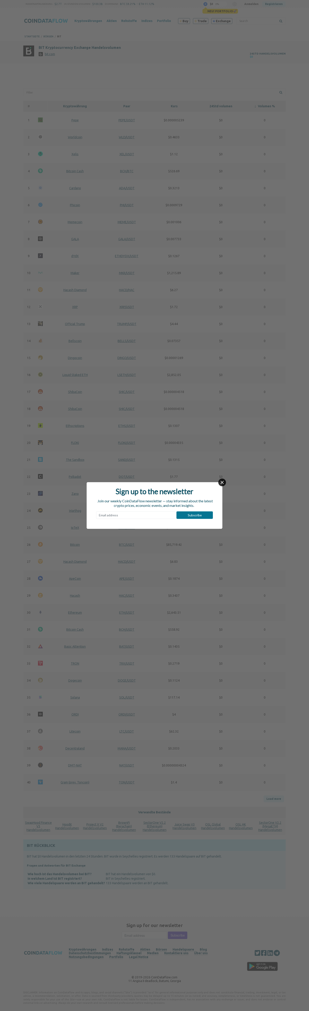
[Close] (222, 482)
